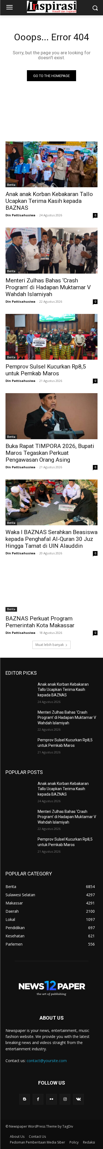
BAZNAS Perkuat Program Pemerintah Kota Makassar (39, 622)
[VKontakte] (78, 1099)
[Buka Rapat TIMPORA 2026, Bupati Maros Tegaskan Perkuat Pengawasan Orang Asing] (51, 416)
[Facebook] (38, 1099)
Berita (11, 185)
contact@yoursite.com (47, 1060)
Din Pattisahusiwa (20, 215)
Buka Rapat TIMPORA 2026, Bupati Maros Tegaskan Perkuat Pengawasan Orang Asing (49, 453)
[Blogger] (24, 1099)
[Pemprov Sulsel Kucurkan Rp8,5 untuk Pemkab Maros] (51, 337)
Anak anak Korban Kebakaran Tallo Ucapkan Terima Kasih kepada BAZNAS (49, 201)
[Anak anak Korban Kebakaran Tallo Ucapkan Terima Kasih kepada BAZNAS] (51, 164)
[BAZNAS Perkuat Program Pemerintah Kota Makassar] (51, 589)
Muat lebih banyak (49, 644)
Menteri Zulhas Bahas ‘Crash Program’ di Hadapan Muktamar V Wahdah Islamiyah (48, 287)
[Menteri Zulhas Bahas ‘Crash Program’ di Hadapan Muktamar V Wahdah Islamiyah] (51, 251)
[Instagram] (65, 1099)
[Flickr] (51, 1099)
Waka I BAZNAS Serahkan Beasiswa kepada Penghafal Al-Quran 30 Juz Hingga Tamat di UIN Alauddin (51, 539)
